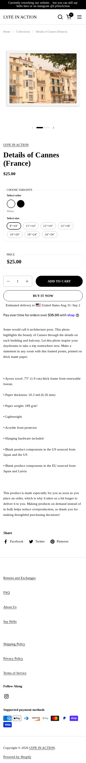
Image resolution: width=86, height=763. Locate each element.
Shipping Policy (14, 644)
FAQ (6, 592)
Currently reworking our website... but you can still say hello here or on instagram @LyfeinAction (43, 4)
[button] (60, 17)
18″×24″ (32, 234)
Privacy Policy (13, 658)
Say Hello (10, 621)
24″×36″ (50, 234)
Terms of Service (14, 673)
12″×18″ (66, 226)
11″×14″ (31, 226)
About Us (10, 607)
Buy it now (43, 296)
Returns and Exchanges (19, 578)
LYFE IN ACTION (20, 17)
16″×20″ (15, 234)
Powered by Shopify (17, 757)
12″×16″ (48, 226)
